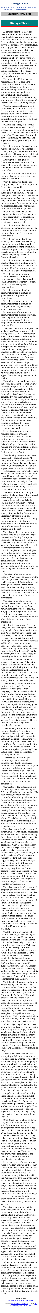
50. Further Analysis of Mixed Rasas (23, 1305)
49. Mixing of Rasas (20, 9)
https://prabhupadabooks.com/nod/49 (20, 1300)
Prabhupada (5, 7)
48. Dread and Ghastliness (19, 1304)
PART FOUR (7, 9)
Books (13, 7)
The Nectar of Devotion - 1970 (27, 7)
